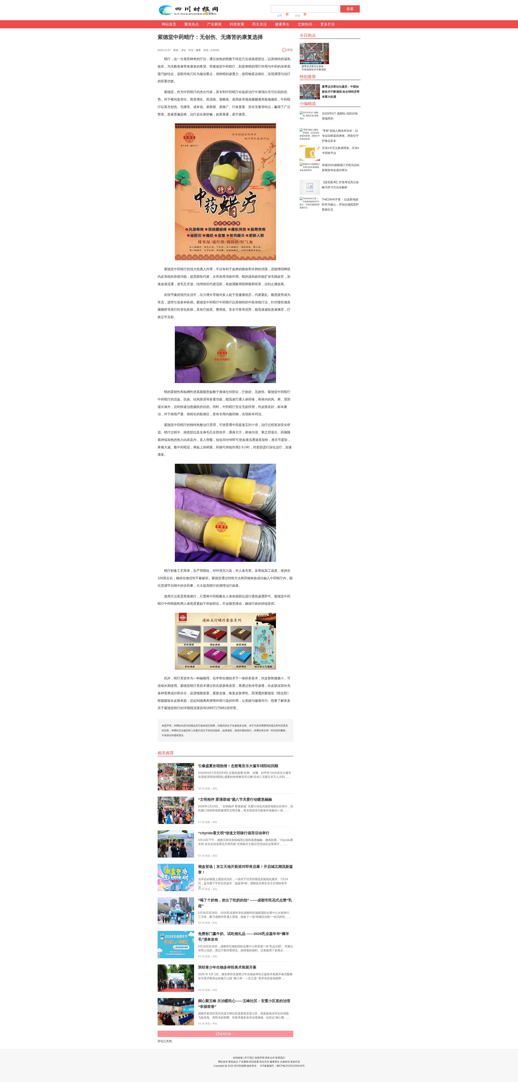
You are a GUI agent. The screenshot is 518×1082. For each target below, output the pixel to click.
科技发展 (237, 24)
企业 (297, 15)
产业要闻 (214, 24)
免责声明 (259, 1057)
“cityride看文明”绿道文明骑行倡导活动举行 (233, 833)
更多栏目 (327, 24)
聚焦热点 (191, 24)
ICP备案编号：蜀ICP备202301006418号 (282, 1065)
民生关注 (259, 24)
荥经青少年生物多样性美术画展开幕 (227, 967)
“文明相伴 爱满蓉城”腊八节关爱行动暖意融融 (235, 799)
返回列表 (225, 1033)
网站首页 (169, 24)
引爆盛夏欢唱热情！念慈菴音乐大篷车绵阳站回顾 (238, 766)
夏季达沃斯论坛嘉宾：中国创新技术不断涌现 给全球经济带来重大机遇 (314, 68)
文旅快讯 (305, 24)
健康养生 (282, 24)
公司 (279, 15)
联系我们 (280, 1057)
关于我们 (249, 1057)
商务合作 (270, 1057)
